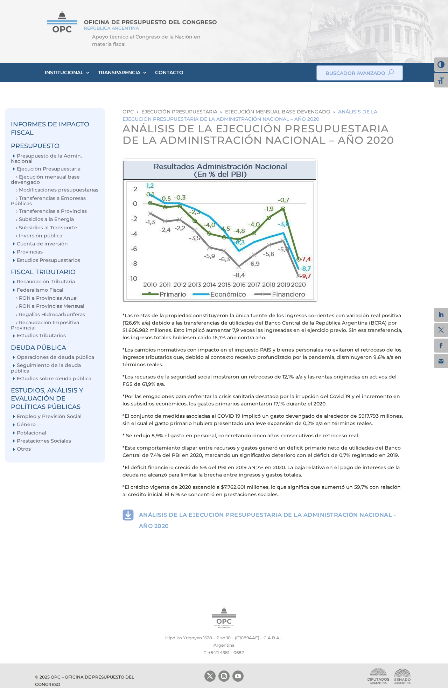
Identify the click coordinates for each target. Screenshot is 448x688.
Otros (24, 449)
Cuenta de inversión (42, 243)
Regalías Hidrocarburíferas (52, 314)
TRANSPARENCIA (119, 72)
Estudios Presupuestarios (48, 260)
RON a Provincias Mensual (51, 306)
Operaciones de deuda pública (55, 357)
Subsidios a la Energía (46, 219)
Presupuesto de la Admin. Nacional (46, 158)
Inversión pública (40, 235)
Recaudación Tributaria (46, 281)
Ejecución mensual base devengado (45, 179)
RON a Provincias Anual (48, 298)
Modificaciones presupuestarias (58, 190)
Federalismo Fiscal (40, 290)
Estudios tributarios (41, 335)
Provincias (30, 252)
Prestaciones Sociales (44, 441)
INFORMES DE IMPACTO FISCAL (50, 128)
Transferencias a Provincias (53, 211)
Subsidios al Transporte (48, 227)
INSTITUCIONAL (64, 72)
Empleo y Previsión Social (49, 416)
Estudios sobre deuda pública (54, 378)
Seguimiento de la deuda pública (46, 368)
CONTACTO (169, 72)
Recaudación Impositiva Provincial (45, 325)
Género (26, 424)
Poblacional (31, 433)
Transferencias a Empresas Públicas (48, 201)
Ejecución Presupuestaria (48, 169)
